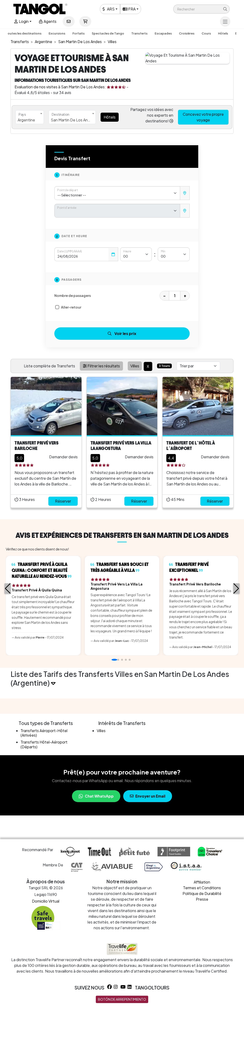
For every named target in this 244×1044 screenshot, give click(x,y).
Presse (202, 899)
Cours (206, 33)
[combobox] (29, 117)
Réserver (63, 501)
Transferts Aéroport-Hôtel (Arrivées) (43, 733)
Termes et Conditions (202, 887)
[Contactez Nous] (69, 21)
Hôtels (223, 33)
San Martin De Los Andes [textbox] (72, 119)
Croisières (186, 33)
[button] (201, 9)
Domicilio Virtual (45, 901)
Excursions (57, 33)
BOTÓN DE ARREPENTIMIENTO (122, 999)
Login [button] (23, 21)
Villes (101, 730)
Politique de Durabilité (202, 893)
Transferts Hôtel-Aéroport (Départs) (43, 744)
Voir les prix (125, 333)
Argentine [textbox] (26, 119)
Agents (49, 21)
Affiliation (202, 881)
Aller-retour (71, 307)
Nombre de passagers (72, 295)
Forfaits (78, 33)
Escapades (163, 33)
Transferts (139, 33)
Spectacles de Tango (108, 33)
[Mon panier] (85, 21)
